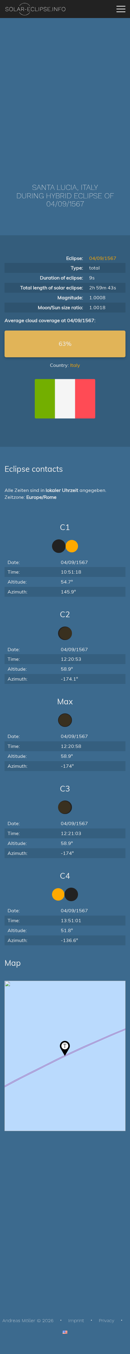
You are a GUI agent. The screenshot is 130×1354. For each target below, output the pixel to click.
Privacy (106, 1320)
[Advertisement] (65, 91)
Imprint (76, 1320)
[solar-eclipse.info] (35, 9)
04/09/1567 (102, 258)
